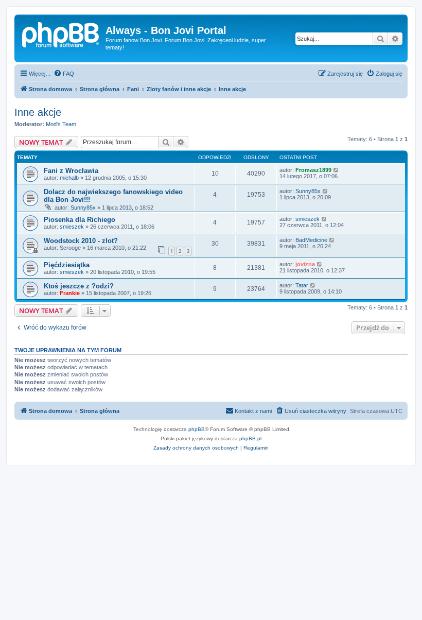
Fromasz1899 (313, 170)
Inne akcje (37, 112)
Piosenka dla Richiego (79, 219)
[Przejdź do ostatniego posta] (336, 170)
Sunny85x (83, 207)
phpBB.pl (250, 438)
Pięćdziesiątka (67, 265)
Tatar (301, 285)
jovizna (305, 264)
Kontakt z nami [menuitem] (253, 411)
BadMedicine (311, 240)
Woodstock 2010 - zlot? (81, 241)
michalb (69, 178)
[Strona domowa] (61, 33)
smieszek (72, 226)
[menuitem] (64, 73)
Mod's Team (61, 124)
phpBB (196, 429)
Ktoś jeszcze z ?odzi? (79, 286)
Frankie (70, 293)
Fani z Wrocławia (71, 171)
